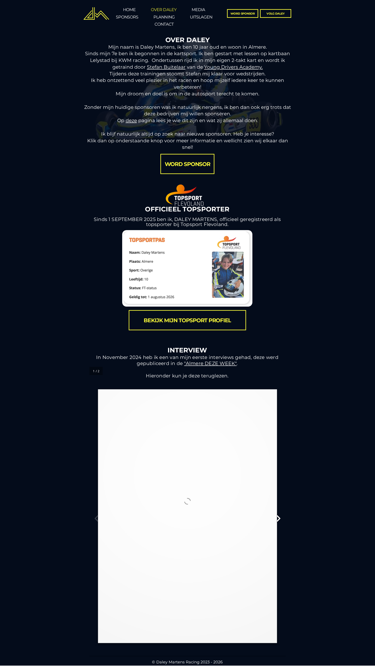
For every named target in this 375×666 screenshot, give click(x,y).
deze (131, 120)
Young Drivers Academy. (233, 67)
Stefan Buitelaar (166, 67)
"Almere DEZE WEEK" (210, 363)
